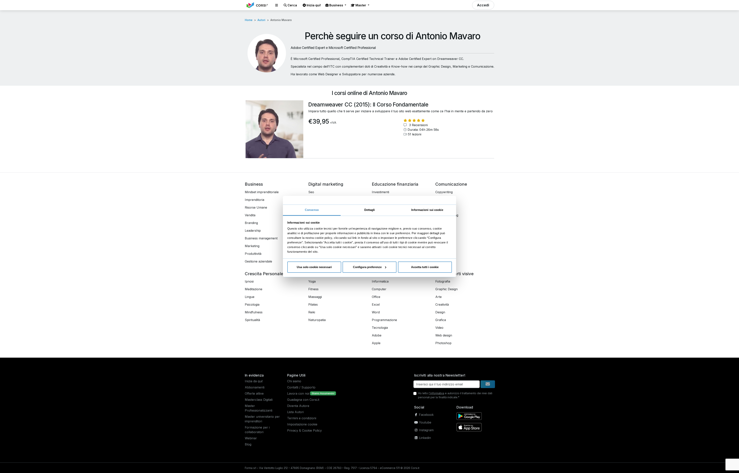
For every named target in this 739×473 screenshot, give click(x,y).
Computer (379, 289)
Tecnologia (380, 328)
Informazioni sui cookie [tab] (427, 209)
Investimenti (380, 192)
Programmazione (384, 320)
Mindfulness (253, 312)
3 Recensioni (418, 125)
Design (440, 312)
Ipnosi (249, 281)
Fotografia (442, 281)
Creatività (442, 304)
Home (248, 20)
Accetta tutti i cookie (425, 267)
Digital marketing (325, 184)
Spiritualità (252, 320)
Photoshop (443, 343)
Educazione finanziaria (395, 184)
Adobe (376, 335)
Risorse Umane (256, 207)
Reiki (311, 312)
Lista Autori (295, 412)
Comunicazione (451, 184)
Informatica (380, 281)
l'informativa (436, 393)
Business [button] (336, 5)
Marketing (252, 246)
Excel (376, 304)
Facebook (426, 415)
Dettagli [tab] (369, 209)
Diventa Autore (298, 406)
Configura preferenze (367, 267)
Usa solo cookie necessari (314, 267)
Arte (438, 297)
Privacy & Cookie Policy (304, 430)
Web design (443, 335)
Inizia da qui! (254, 381)
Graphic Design (446, 289)
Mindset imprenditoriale (262, 192)
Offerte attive (254, 393)
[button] (276, 5)
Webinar (251, 438)
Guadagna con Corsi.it (303, 400)
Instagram (426, 430)
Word (376, 312)
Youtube (424, 422)
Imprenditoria (254, 200)
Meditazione (253, 289)
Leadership (253, 230)
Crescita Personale (264, 273)
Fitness (313, 289)
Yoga (312, 281)
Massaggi (315, 297)
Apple (376, 343)
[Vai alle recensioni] (414, 120)
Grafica (440, 320)
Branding (251, 223)
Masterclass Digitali (259, 400)
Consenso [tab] (312, 209)
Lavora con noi (298, 393)
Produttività (253, 254)
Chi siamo (294, 381)
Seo (311, 192)
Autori (261, 20)
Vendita (250, 215)
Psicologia (252, 304)
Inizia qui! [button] (313, 5)
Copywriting (444, 192)
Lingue (249, 297)
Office (376, 297)
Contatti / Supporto (301, 387)
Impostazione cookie (302, 424)
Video (439, 328)
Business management (261, 238)
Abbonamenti (254, 387)
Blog (248, 444)
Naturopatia (317, 320)
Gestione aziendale (258, 261)
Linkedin (424, 438)
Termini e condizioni (301, 418)
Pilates (313, 304)
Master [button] (361, 5)
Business (254, 184)
